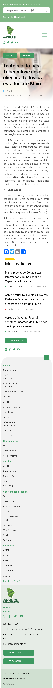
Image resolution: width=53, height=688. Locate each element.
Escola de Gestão (12, 581)
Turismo (7, 540)
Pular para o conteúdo (14, 4)
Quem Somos (9, 370)
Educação (7, 525)
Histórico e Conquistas (8, 376)
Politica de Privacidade (14, 678)
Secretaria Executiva (12, 407)
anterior (10, 55)
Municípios (8, 435)
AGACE (6, 550)
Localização (15, 653)
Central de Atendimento (14, 17)
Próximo (27, 55)
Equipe (6, 402)
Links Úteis (8, 430)
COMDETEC (8, 571)
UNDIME (6, 576)
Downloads (8, 412)
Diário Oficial (8, 486)
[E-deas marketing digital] (9, 684)
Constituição (9, 476)
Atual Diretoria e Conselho (10, 385)
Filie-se (6, 417)
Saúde (6, 535)
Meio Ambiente (9, 530)
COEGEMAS (8, 565)
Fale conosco (15, 661)
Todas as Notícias (16, 341)
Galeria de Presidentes (13, 392)
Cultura (6, 512)
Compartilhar (35, 95)
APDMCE (7, 555)
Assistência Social (11, 506)
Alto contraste (33, 4)
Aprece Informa (10, 456)
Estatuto (7, 397)
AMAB (6, 560)
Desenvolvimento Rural (11, 518)
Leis (5, 481)
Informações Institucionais (9, 424)
